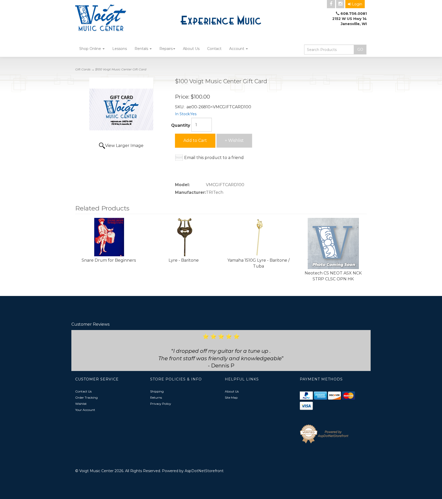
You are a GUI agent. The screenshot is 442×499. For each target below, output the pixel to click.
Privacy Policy (160, 404)
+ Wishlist (234, 140)
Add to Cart (195, 140)
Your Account (85, 410)
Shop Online (90, 48)
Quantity (180, 125)
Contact (214, 48)
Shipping (157, 391)
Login (357, 4)
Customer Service (97, 379)
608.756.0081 (353, 13)
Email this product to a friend (214, 157)
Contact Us (83, 391)
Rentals (142, 48)
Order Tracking (86, 397)
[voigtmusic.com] (121, 18)
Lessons (119, 48)
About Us (191, 48)
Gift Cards (83, 69)
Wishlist (81, 404)
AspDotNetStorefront (204, 471)
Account (237, 48)
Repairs (166, 48)
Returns (156, 397)
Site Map (231, 397)
